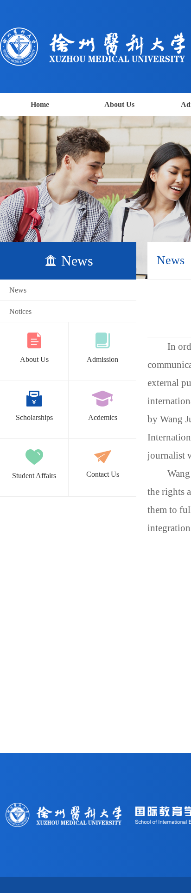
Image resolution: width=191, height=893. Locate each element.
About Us (119, 104)
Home (40, 104)
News (17, 290)
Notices (20, 311)
